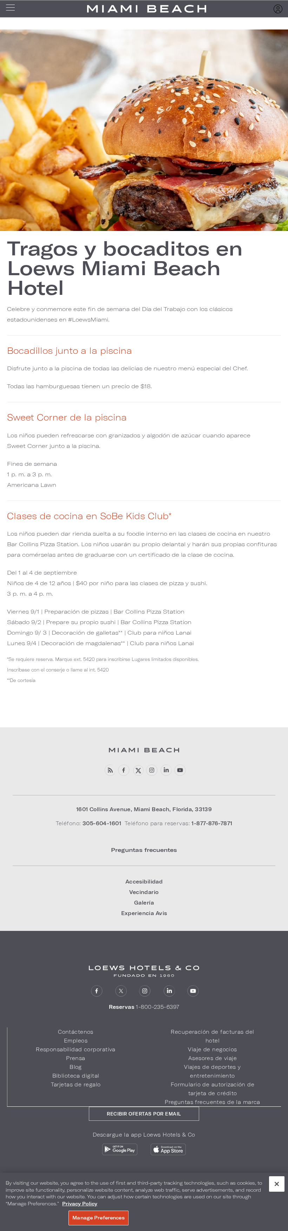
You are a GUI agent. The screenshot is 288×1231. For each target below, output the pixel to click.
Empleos (75, 1041)
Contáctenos (75, 1032)
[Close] (276, 1184)
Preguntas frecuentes (144, 849)
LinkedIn (169, 991)
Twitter (121, 991)
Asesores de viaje (212, 1058)
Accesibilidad (144, 882)
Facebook (124, 770)
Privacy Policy (79, 1203)
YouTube (180, 770)
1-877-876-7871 (211, 823)
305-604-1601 (102, 823)
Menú (13, 9)
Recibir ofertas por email (144, 1113)
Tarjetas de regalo (76, 1084)
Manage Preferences (98, 1217)
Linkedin (166, 770)
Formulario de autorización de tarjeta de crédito (212, 1088)
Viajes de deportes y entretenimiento (212, 1071)
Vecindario (143, 892)
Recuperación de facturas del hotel (212, 1036)
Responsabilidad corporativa (76, 1049)
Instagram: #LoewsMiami (152, 770)
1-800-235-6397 (157, 1007)
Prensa (75, 1058)
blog (110, 770)
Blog (76, 1067)
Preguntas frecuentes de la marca (212, 1102)
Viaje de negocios (212, 1049)
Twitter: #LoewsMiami (138, 770)
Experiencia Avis (144, 913)
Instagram (145, 991)
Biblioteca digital (75, 1076)
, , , (144, 809)
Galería (144, 903)
